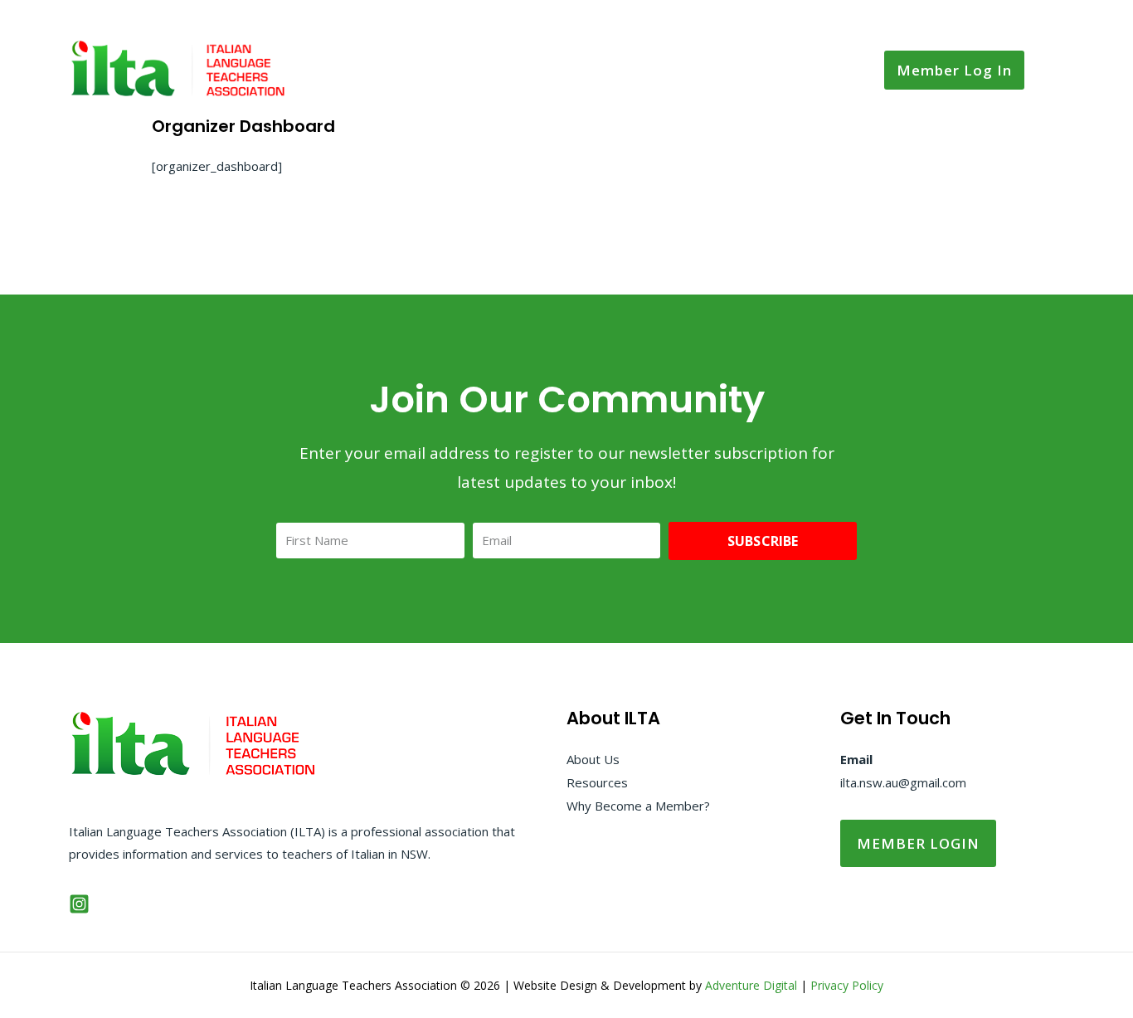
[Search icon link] (1052, 70)
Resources (597, 782)
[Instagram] (79, 904)
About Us (593, 759)
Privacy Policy (846, 985)
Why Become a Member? (638, 805)
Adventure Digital (751, 985)
